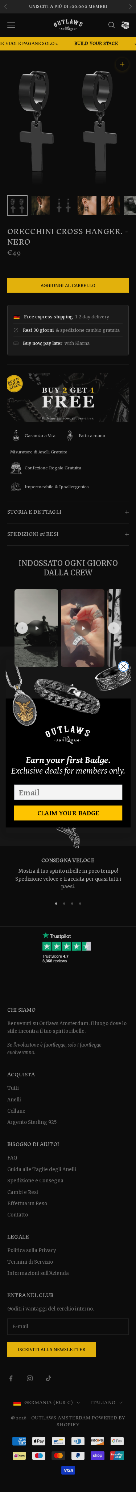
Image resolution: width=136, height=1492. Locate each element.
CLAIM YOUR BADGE (68, 813)
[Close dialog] (123, 666)
